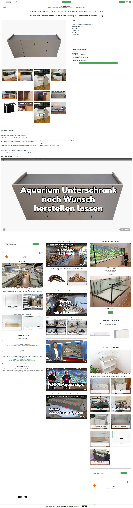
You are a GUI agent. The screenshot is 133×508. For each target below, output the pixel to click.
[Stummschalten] (84, 265)
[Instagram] (21, 497)
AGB (85, 504)
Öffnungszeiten (43, 504)
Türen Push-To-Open (79, 54)
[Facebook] (19, 497)
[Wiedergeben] (47, 265)
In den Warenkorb (98, 63)
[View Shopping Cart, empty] (127, 2)
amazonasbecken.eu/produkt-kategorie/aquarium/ (22, 348)
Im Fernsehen (53, 504)
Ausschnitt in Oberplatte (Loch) (80, 57)
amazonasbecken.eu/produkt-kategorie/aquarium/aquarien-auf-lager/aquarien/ (22, 360)
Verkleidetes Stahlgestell (78, 56)
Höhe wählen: (74, 32)
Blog (100, 11)
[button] (66, 2)
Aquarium (32, 11)
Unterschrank (60, 11)
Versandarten (73, 504)
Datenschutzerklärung (91, 504)
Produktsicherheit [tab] (10, 127)
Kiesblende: (74, 36)
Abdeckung (53, 11)
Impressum (97, 504)
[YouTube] (26, 497)
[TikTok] (24, 497)
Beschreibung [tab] (3, 127)
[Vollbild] (85, 265)
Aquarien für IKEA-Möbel (73, 7)
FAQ (77, 504)
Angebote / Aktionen (37, 504)
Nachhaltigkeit (59, 504)
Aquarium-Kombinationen (42, 11)
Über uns (48, 504)
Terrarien (96, 11)
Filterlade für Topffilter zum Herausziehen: (79, 49)
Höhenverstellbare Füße (79, 60)
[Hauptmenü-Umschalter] (130, 2)
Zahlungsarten (68, 504)
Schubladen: (74, 45)
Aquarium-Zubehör (88, 11)
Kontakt (63, 504)
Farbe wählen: (74, 28)
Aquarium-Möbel (63, 7)
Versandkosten (81, 22)
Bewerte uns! (123, 472)
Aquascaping (67, 11)
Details (110, 312)
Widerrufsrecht (81, 504)
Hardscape (82, 7)
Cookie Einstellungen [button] (77, 506)
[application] (66, 255)
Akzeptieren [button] (84, 506)
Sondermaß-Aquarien (53, 7)
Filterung (81, 11)
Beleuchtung (75, 11)
